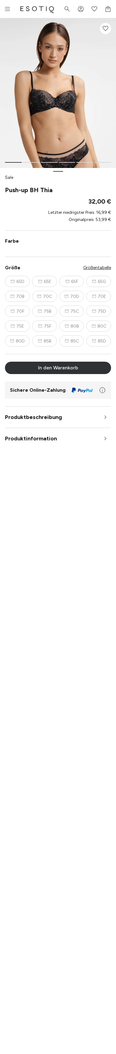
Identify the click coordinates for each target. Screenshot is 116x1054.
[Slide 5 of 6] (84, 162)
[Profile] (80, 9)
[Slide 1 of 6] (13, 162)
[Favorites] (94, 9)
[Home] (37, 9)
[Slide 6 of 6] (102, 162)
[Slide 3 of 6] (49, 162)
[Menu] (7, 9)
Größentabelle (97, 267)
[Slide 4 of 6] (67, 162)
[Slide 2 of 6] (31, 162)
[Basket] (108, 9)
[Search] (67, 9)
